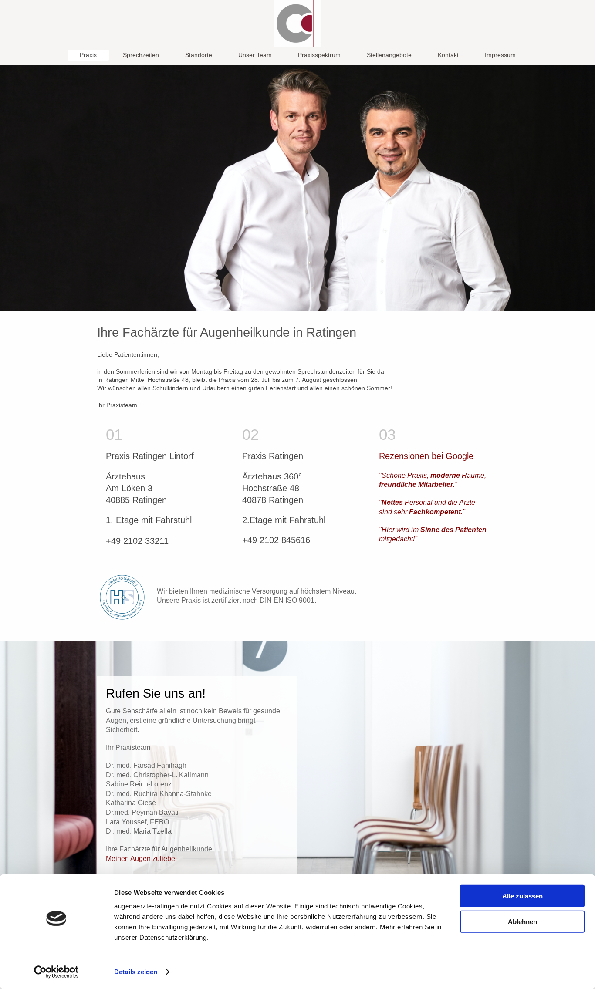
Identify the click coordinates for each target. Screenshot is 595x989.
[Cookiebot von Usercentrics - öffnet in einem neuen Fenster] (56, 972)
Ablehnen (522, 921)
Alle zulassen (522, 896)
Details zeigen (135, 971)
